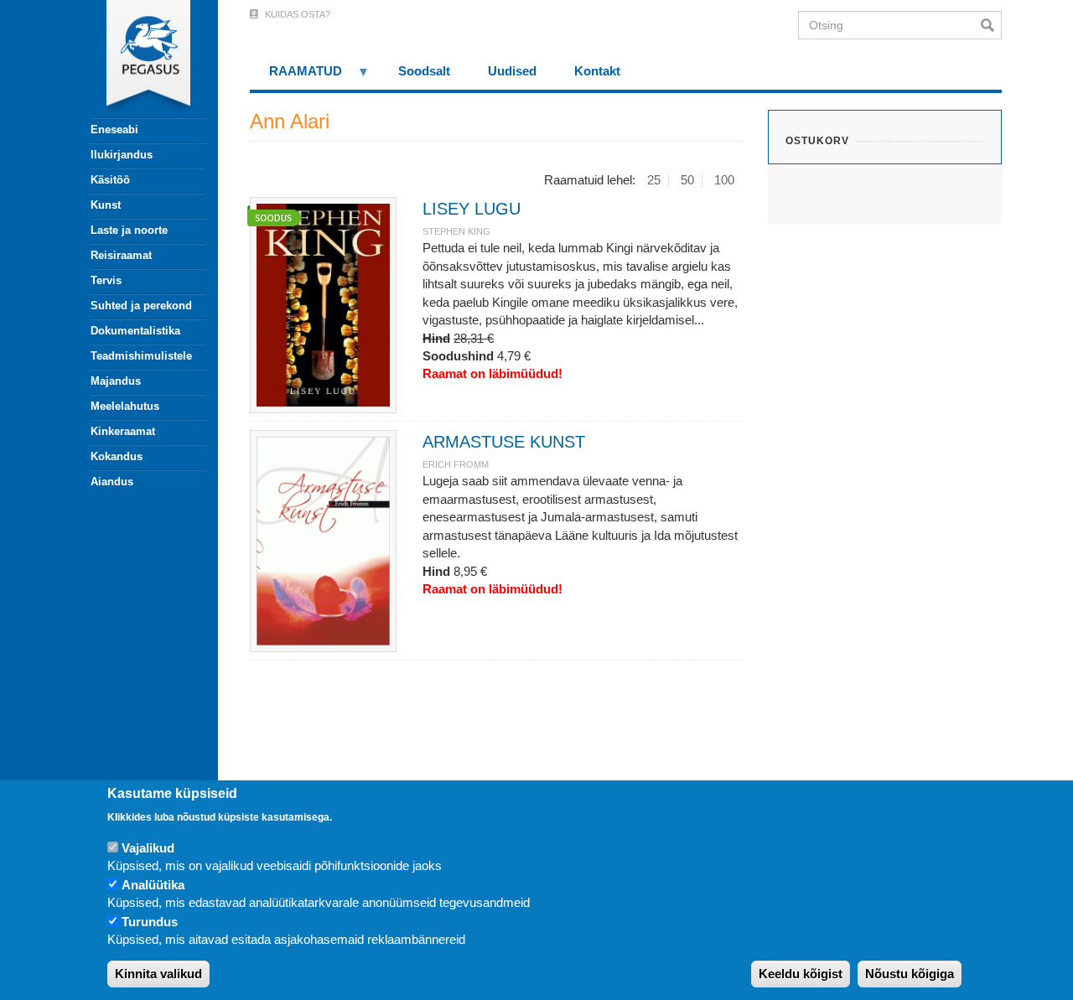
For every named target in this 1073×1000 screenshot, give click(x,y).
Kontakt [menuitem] (597, 71)
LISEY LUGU (471, 208)
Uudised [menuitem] (512, 71)
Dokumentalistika (135, 330)
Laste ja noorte (129, 230)
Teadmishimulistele (141, 356)
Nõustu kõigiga (909, 974)
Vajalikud (148, 848)
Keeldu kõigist (800, 974)
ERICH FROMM (455, 464)
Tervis (106, 280)
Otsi (991, 25)
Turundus (150, 922)
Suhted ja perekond (141, 305)
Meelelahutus (125, 406)
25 (654, 180)
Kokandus (117, 456)
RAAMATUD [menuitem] (296, 77)
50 (687, 180)
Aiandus (112, 481)
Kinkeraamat (123, 431)
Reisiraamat (121, 255)
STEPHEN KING (456, 231)
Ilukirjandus (122, 154)
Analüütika (153, 885)
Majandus (116, 381)
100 (724, 180)
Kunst (106, 205)
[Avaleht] (138, 58)
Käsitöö (110, 180)
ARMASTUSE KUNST (503, 442)
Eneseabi (114, 129)
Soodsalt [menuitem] (424, 71)
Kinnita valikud (158, 974)
